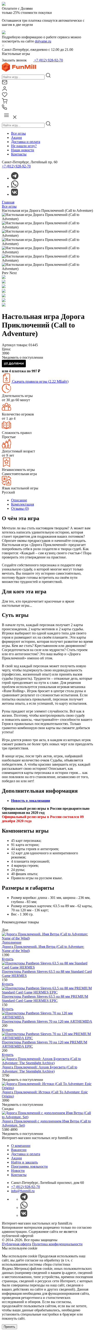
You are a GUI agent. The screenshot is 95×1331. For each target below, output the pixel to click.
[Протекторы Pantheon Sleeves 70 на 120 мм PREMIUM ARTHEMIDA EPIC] (47, 1038)
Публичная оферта (16, 1244)
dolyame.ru (43, 41)
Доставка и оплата (25, 142)
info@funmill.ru (23, 1191)
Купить (7, 959)
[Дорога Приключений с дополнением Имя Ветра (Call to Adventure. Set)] (47, 1117)
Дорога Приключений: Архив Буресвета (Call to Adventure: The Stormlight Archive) (39, 1069)
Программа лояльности (29, 1166)
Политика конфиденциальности (57, 1244)
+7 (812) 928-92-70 (48, 60)
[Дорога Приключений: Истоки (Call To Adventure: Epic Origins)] (47, 1088)
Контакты (19, 154)
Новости (18, 1171)
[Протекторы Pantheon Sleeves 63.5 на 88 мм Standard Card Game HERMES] (47, 967)
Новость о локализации (30, 801)
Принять (9, 1326)
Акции (16, 137)
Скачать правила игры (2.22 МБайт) (39, 381)
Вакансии (19, 1150)
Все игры (18, 133)
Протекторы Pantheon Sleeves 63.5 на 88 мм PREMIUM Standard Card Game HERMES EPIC (45, 998)
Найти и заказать (24, 1162)
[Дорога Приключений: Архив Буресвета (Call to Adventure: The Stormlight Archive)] (47, 1063)
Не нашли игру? (24, 146)
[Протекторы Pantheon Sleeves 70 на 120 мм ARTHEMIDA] (47, 1017)
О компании (20, 1146)
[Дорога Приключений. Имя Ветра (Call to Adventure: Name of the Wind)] (47, 938)
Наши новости (22, 150)
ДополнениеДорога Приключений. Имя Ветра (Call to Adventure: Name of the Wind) (43, 946)
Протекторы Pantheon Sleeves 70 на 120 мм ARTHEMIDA (47, 1021)
